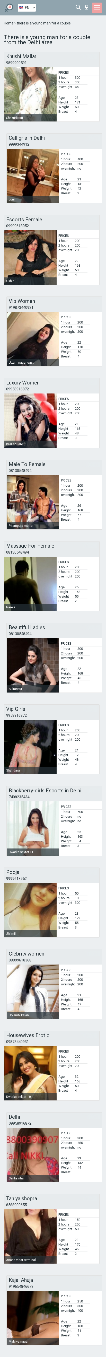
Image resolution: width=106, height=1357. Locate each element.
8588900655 (16, 1205)
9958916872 (16, 715)
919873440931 (21, 307)
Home (9, 23)
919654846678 (21, 1286)
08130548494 (20, 470)
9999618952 (16, 878)
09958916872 (17, 389)
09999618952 (17, 226)
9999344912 (19, 144)
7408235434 (19, 797)
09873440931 (17, 1041)
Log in (88, 6)
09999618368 (20, 960)
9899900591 (16, 62)
